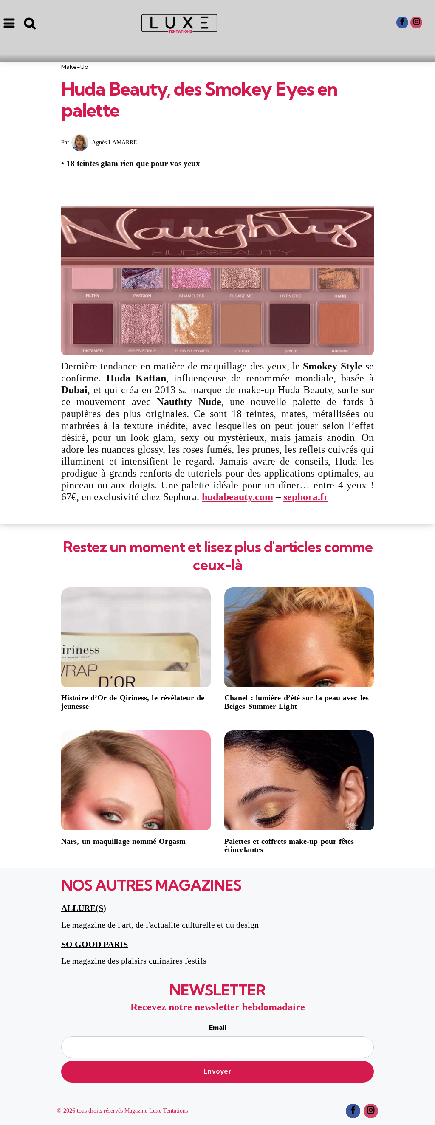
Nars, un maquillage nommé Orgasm (123, 841)
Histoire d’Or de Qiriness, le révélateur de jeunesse (132, 702)
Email (217, 1027)
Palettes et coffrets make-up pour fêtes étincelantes (289, 845)
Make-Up (74, 66)
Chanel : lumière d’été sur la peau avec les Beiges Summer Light (296, 702)
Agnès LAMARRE (114, 142)
